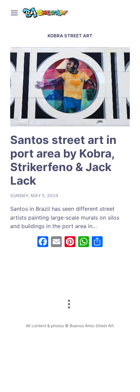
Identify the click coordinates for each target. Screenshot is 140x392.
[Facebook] (43, 242)
